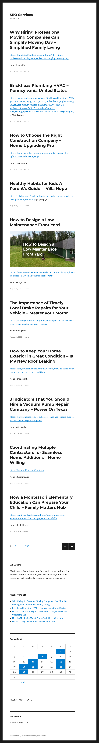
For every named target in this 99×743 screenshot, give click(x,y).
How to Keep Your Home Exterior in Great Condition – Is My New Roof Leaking (41, 356)
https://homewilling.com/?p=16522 (27, 470)
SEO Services (21, 15)
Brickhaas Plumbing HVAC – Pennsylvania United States (39, 608)
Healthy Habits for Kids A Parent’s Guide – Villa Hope (38, 618)
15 (61, 662)
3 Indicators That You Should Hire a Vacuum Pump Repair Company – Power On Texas (39, 404)
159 (28, 546)
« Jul (23, 682)
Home (26, 71)
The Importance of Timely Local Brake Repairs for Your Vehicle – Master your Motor (39, 307)
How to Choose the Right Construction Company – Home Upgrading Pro (36, 140)
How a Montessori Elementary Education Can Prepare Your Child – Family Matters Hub (41, 502)
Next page (71, 549)
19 (33, 667)
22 (61, 667)
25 (24, 672)
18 (24, 667)
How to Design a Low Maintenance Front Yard (34, 621)
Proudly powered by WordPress (34, 736)
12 (33, 662)
